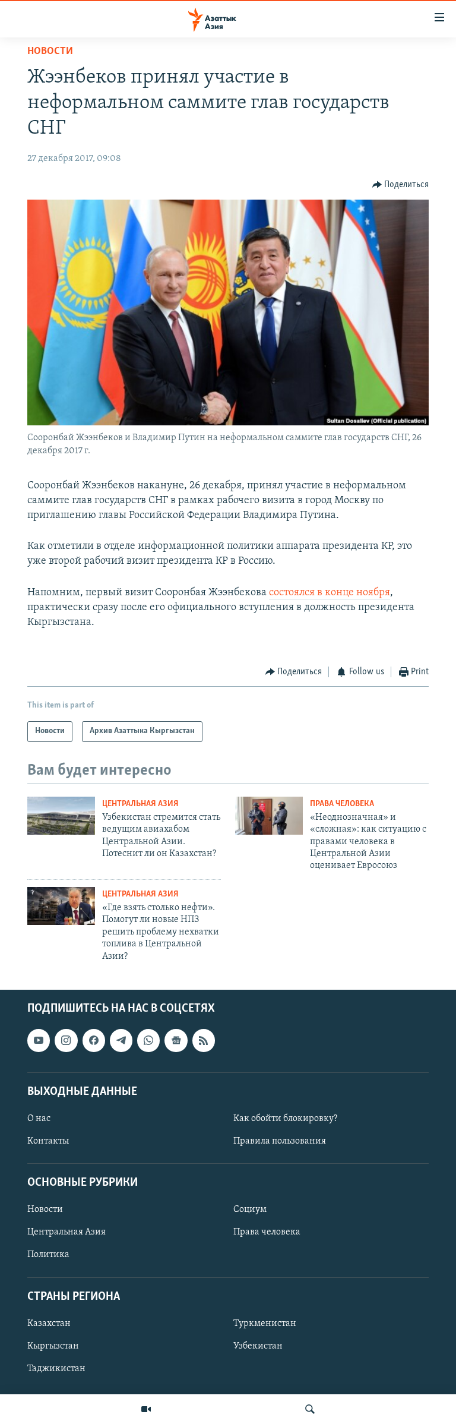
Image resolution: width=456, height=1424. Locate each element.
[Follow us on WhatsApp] (148, 1040)
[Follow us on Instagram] (66, 1040)
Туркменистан (264, 1323)
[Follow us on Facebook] (94, 1040)
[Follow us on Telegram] (121, 1040)
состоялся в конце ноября (329, 593)
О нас (38, 1118)
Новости (50, 51)
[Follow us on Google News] (175, 1040)
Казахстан (49, 1323)
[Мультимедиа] (146, 1409)
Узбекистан (258, 1346)
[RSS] (203, 1040)
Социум (250, 1209)
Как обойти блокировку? (285, 1118)
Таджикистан (56, 1369)
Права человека (342, 804)
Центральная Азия (140, 804)
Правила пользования (279, 1141)
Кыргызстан (53, 1346)
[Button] (400, 184)
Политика (48, 1254)
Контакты (48, 1141)
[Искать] (310, 1409)
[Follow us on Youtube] (38, 1040)
